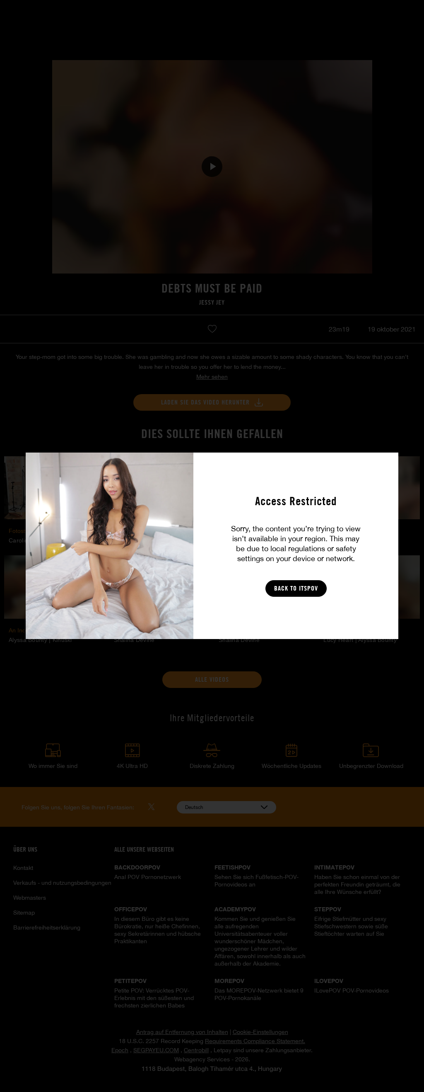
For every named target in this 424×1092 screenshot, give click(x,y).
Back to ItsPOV (296, 588)
